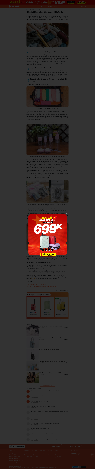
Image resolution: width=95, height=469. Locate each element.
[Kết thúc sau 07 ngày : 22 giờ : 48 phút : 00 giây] (47, 255)
